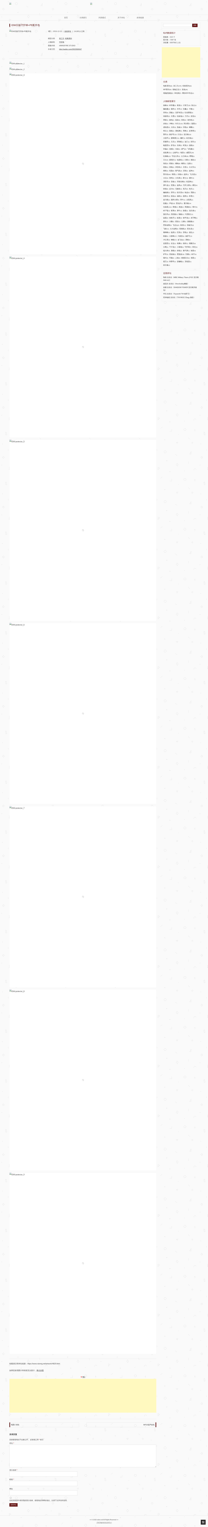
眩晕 (179, 218)
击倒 (179, 145)
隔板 (181, 214)
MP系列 (167, 89)
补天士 (179, 124)
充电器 (188, 261)
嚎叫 (165, 258)
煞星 (193, 251)
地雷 (182, 153)
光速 (177, 149)
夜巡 (179, 105)
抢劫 (173, 196)
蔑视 (173, 251)
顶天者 (192, 211)
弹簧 (165, 120)
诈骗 (165, 149)
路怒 (171, 131)
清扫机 (190, 120)
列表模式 (102, 18)
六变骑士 (189, 214)
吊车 (179, 109)
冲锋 (171, 124)
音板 (173, 182)
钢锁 (174, 240)
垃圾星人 (167, 207)
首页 (66, 18)
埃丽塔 (166, 116)
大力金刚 (174, 229)
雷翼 (173, 185)
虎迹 (181, 207)
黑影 (193, 192)
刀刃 (187, 116)
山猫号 (176, 153)
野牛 (182, 200)
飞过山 (176, 225)
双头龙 (190, 229)
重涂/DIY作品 (188, 93)
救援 (165, 236)
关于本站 (121, 18)
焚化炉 (179, 203)
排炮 (171, 167)
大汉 (165, 178)
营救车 (166, 196)
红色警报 (189, 113)
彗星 (174, 174)
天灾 (173, 142)
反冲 (171, 189)
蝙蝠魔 (166, 109)
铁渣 (183, 225)
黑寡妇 (188, 207)
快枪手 (172, 218)
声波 (172, 203)
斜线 (179, 251)
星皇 (177, 221)
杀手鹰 (194, 218)
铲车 (165, 254)
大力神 (184, 156)
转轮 (183, 120)
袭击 (194, 185)
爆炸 (173, 109)
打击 (180, 134)
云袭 (183, 221)
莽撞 (175, 207)
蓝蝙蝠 (180, 261)
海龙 (165, 163)
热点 (193, 105)
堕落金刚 (167, 225)
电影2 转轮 (15, 1425)
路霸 (185, 211)
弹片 (194, 207)
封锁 (180, 174)
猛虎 (173, 232)
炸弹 (191, 196)
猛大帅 (166, 251)
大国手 (166, 138)
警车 (165, 134)
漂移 (187, 240)
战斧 (186, 174)
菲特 (165, 113)
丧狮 (179, 243)
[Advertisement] (83, 1396)
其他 (185, 89)
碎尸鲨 (166, 211)
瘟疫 (177, 120)
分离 (165, 247)
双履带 (166, 142)
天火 (165, 160)
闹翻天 (192, 243)
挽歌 (193, 160)
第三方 (61, 38)
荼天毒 (166, 265)
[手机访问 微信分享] (203, 1522)
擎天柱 (167, 174)
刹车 (193, 142)
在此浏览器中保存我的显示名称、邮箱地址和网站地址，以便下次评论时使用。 (38, 1500)
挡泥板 (174, 214)
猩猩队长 (185, 258)
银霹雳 (166, 145)
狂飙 (185, 109)
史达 (173, 243)
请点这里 (40, 1370)
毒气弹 (186, 251)
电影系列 (167, 86)
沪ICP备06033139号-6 (104, 1522)
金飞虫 (181, 240)
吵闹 (165, 189)
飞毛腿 (190, 149)
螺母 (183, 163)
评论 (11, 1443)
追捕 (171, 149)
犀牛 (179, 211)
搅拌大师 (175, 200)
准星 (193, 258)
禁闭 (171, 178)
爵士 (185, 178)
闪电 (185, 127)
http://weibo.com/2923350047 (70, 49)
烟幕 (165, 105)
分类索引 (83, 18)
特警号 (172, 261)
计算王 (186, 105)
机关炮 (189, 138)
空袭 (187, 254)
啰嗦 (192, 156)
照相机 (182, 229)
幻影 (187, 160)
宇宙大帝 (176, 156)
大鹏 (171, 221)
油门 (187, 142)
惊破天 (190, 225)
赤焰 (165, 124)
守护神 (61, 42)
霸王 (165, 261)
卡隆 (191, 109)
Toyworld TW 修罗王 (181, 294)
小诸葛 (180, 247)
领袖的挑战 (168, 93)
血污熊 (166, 200)
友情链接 (140, 18)
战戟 (191, 145)
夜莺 (173, 211)
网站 (11, 1489)
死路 (165, 167)
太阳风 (189, 200)
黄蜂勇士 (175, 138)
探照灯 (172, 160)
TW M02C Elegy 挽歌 (185, 297)
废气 (183, 149)
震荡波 (180, 254)
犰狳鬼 (180, 116)
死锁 (171, 163)
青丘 (165, 131)
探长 (165, 221)
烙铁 (165, 171)
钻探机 (180, 160)
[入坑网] (23, 7)
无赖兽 (178, 189)
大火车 (192, 167)
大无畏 (178, 178)
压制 (185, 171)
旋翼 (165, 218)
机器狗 (189, 182)
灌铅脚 (178, 131)
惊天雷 (180, 192)
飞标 (166, 229)
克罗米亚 (179, 113)
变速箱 (172, 254)
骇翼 (193, 124)
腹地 (171, 120)
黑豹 (185, 131)
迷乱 (191, 232)
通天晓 (187, 203)
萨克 (173, 145)
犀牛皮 (166, 185)
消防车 (166, 182)
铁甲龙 (186, 218)
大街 (173, 127)
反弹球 (192, 131)
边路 (189, 163)
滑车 (173, 192)
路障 (185, 196)
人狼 (177, 258)
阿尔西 (187, 124)
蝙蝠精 (166, 192)
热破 (179, 127)
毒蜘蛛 (166, 232)
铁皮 (187, 192)
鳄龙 (185, 145)
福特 (179, 196)
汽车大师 (187, 185)
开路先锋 (181, 182)
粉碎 (185, 243)
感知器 (166, 127)
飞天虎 (193, 174)
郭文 (194, 247)
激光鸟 (166, 214)
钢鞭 (191, 127)
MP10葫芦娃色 (149, 1425)
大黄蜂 (173, 236)
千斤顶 (172, 247)
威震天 (190, 153)
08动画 (177, 93)
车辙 (171, 258)
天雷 (185, 167)
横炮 (177, 163)
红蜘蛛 (167, 156)
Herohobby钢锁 (181, 284)
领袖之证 (176, 89)
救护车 (173, 134)
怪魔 (165, 203)
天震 (173, 116)
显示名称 (13, 1470)
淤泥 (193, 116)
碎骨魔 (172, 105)
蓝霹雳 (166, 243)
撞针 (191, 178)
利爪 (191, 189)
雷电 (185, 232)
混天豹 (187, 134)
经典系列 (68, 38)
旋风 (179, 185)
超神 (191, 171)
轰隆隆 (190, 221)
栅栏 (182, 138)
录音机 (178, 167)
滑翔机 (180, 142)
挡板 (171, 113)
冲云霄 (166, 240)
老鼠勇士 (167, 153)
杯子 (193, 254)
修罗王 (188, 236)
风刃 (185, 189)
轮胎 (171, 171)
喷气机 (178, 171)
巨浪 (179, 232)
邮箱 (11, 1479)
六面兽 (181, 236)
